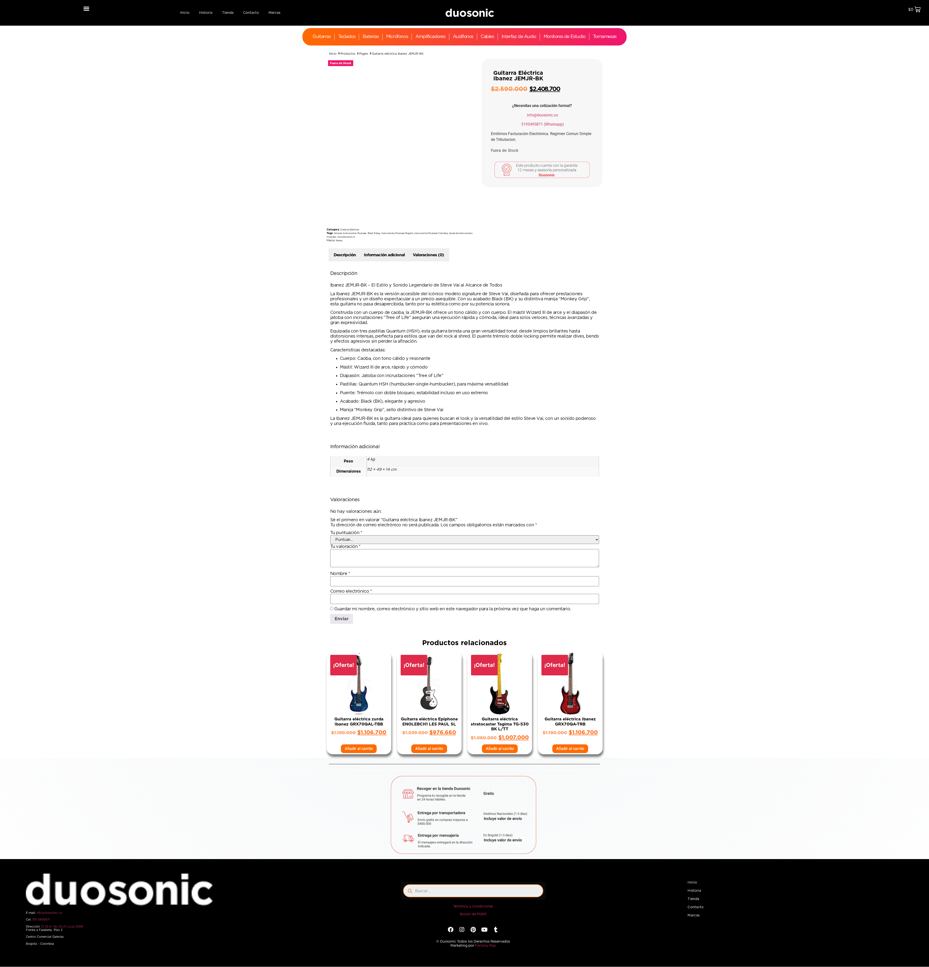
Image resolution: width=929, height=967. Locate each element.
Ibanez (339, 241)
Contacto (251, 13)
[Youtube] (484, 930)
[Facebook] (451, 930)
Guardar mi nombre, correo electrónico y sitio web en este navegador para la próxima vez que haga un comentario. (452, 609)
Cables (487, 36)
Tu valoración (345, 546)
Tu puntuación (346, 533)
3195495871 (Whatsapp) (542, 124)
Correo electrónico (351, 591)
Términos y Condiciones (473, 906)
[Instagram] (462, 930)
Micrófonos (397, 36)
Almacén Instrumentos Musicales (350, 233)
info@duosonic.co (542, 115)
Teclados (346, 36)
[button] (86, 8)
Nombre (340, 574)
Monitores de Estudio (564, 36)
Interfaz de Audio (519, 36)
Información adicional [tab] (384, 255)
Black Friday (374, 233)
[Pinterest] (473, 930)
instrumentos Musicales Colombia (431, 233)
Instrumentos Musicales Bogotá (397, 233)
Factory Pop (485, 945)
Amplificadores (430, 36)
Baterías (371, 36)
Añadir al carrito (359, 748)
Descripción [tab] (345, 255)
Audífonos (463, 36)
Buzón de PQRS (473, 914)
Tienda (227, 13)
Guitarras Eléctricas (349, 230)
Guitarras (321, 36)
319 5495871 (41, 919)
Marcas (274, 13)
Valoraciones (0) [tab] (428, 255)
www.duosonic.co (346, 237)
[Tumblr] (496, 930)
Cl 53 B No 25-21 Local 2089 (62, 926)
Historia (205, 13)
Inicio (184, 13)
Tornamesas (604, 36)
